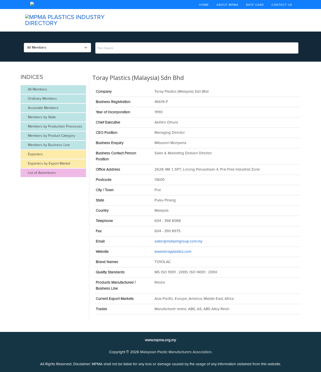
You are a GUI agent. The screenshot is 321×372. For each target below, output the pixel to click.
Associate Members (42, 108)
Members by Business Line (48, 145)
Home (204, 5)
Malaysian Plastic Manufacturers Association (175, 352)
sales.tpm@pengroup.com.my (178, 241)
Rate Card (255, 5)
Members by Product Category (51, 136)
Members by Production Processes (54, 126)
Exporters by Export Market (48, 163)
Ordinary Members (42, 98)
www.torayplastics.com (172, 251)
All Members (37, 89)
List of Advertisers (41, 173)
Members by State (41, 117)
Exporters (35, 154)
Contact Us (281, 5)
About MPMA (227, 5)
